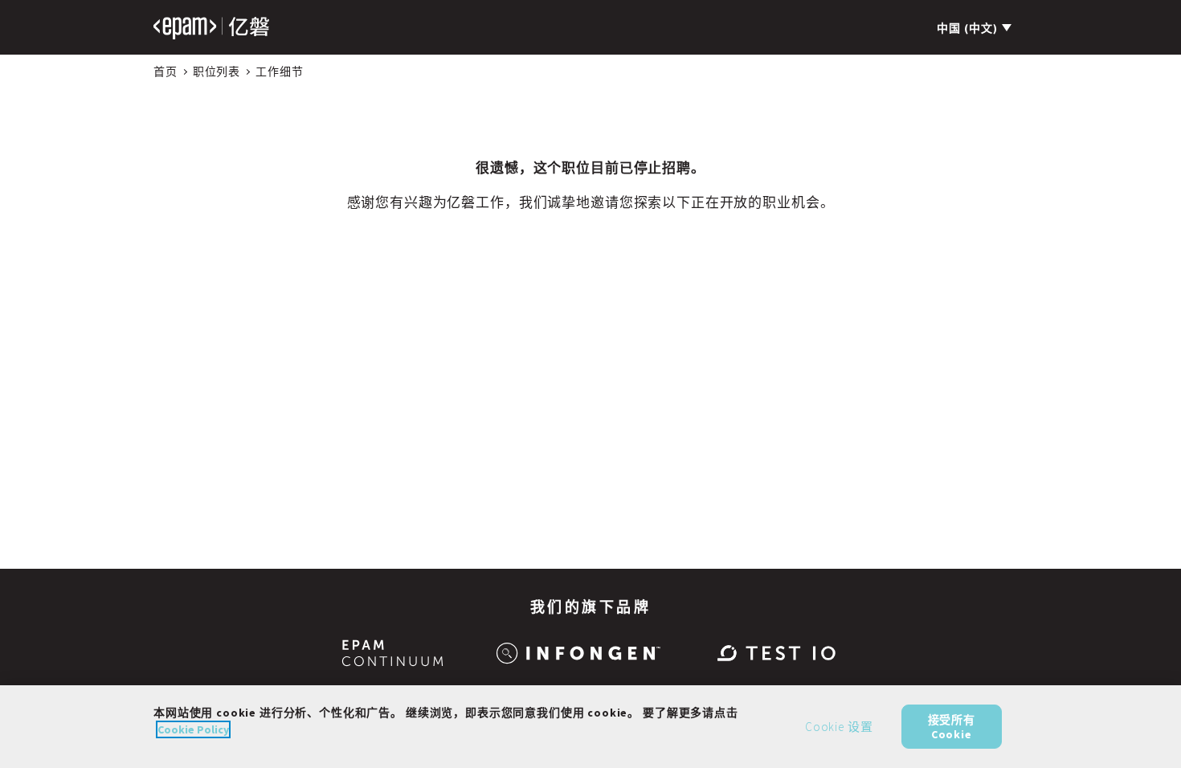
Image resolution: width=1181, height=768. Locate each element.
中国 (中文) (967, 28)
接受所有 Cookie (951, 726)
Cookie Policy (193, 729)
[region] (590, 726)
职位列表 (216, 71)
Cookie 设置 (839, 726)
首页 (165, 71)
